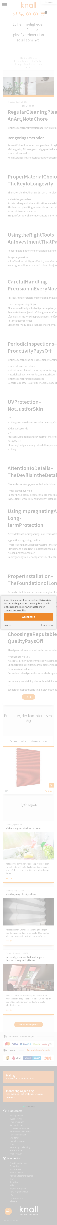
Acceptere (28, 617)
